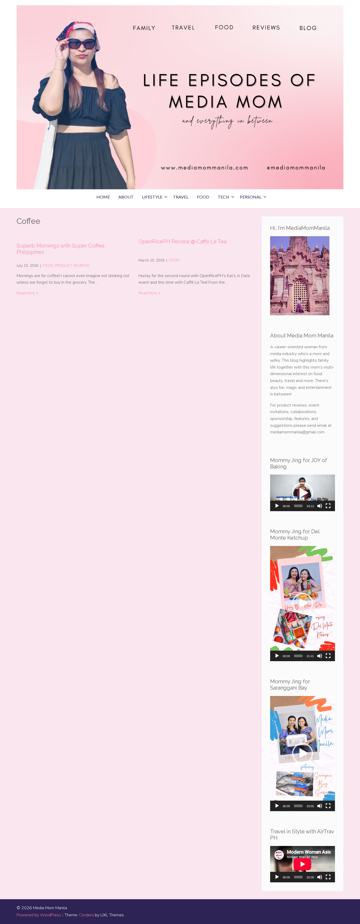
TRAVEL (180, 196)
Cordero (86, 915)
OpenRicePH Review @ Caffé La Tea (182, 241)
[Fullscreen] (328, 506)
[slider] (298, 506)
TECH (223, 196)
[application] (302, 493)
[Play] (277, 506)
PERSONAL (250, 196)
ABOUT (126, 196)
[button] (302, 493)
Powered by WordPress (39, 915)
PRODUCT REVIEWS (72, 265)
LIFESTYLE (152, 196)
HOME (103, 196)
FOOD (203, 196)
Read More (26, 293)
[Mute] (319, 506)
